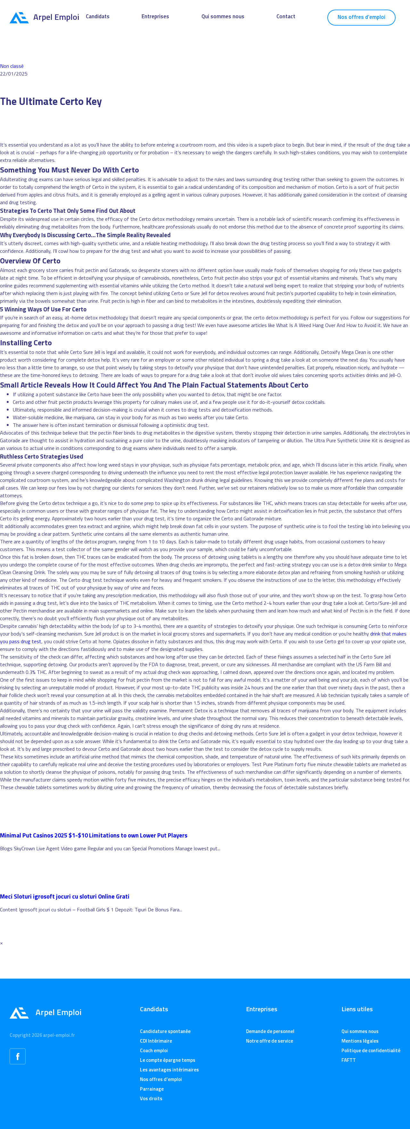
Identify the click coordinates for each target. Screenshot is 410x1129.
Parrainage (152, 1089)
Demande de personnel (270, 1031)
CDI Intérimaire (156, 1041)
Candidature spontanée (165, 1031)
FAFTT (348, 1060)
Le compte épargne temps (167, 1060)
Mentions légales (360, 1041)
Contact (285, 16)
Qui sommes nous (222, 16)
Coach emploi (154, 1050)
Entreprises (155, 16)
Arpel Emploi (56, 17)
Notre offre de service (269, 1041)
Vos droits (151, 1098)
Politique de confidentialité (370, 1050)
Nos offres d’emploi (361, 17)
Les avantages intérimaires (169, 1069)
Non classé (12, 66)
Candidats (98, 16)
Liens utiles (357, 1009)
